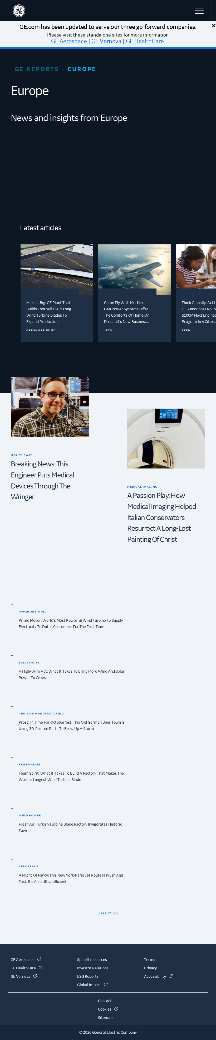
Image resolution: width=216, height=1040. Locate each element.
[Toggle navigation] (200, 10)
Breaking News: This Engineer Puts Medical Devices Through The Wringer (42, 480)
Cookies (108, 1009)
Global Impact (92, 985)
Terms (149, 960)
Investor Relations (93, 968)
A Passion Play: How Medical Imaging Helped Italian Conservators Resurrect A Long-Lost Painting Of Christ (161, 518)
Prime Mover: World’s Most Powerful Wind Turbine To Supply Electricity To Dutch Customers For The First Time (71, 624)
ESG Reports (88, 977)
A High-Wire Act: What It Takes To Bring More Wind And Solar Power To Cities (72, 675)
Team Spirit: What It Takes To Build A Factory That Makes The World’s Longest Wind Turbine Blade (71, 776)
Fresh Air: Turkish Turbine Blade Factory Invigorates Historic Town (70, 827)
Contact (105, 1001)
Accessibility (158, 977)
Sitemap (105, 1018)
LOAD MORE (108, 913)
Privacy (150, 968)
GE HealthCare (145, 41)
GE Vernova (106, 41)
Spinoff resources (92, 960)
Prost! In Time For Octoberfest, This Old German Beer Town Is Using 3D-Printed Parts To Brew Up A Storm (72, 725)
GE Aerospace (69, 41)
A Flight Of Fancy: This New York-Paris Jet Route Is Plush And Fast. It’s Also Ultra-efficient (71, 878)
